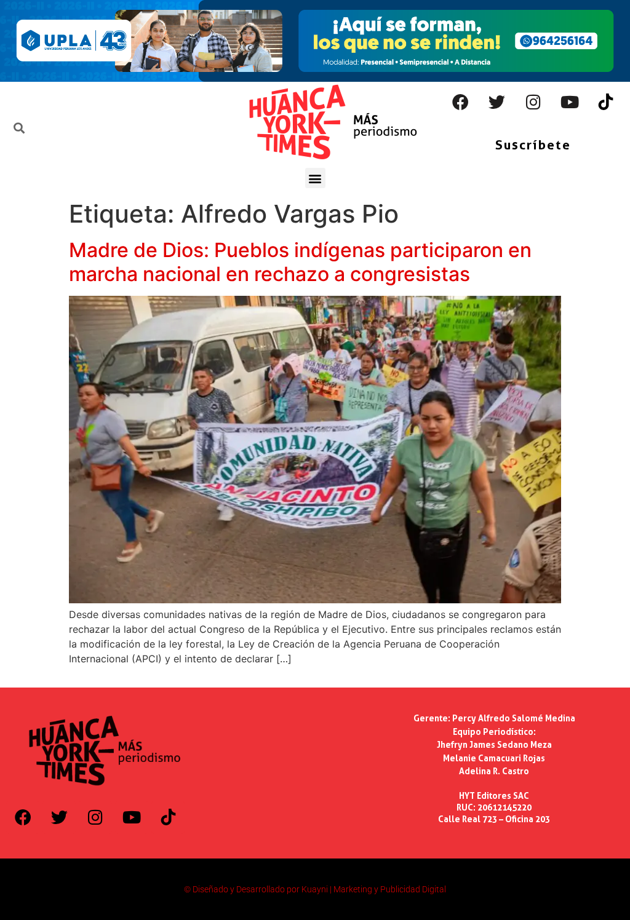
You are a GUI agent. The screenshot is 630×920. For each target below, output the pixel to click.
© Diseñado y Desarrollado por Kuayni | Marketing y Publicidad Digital (315, 889)
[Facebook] (460, 102)
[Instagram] (533, 102)
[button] (315, 178)
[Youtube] (569, 102)
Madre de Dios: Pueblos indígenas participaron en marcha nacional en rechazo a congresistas (300, 261)
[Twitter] (497, 102)
